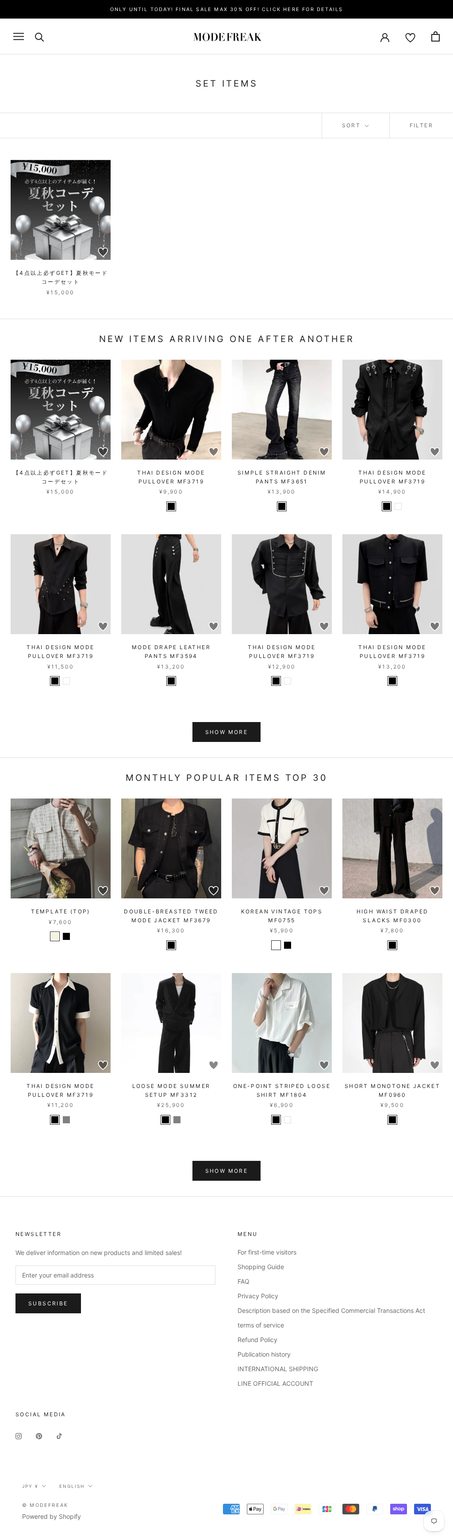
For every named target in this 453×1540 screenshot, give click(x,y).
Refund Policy (257, 1339)
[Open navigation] (18, 36)
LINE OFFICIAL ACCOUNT (275, 1383)
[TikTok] (59, 1435)
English (71, 1486)
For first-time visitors (267, 1252)
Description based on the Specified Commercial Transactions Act (331, 1310)
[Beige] (54, 936)
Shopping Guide (261, 1266)
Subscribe (48, 1303)
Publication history (264, 1354)
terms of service (261, 1325)
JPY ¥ (30, 1486)
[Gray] (176, 1119)
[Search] (39, 36)
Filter (421, 125)
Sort (352, 125)
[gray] (66, 1119)
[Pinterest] (39, 1435)
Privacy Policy (258, 1296)
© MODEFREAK (45, 1505)
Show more (226, 732)
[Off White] (276, 945)
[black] (171, 506)
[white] (398, 506)
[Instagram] (18, 1435)
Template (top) (60, 911)
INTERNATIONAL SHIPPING (278, 1369)
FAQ (244, 1281)
